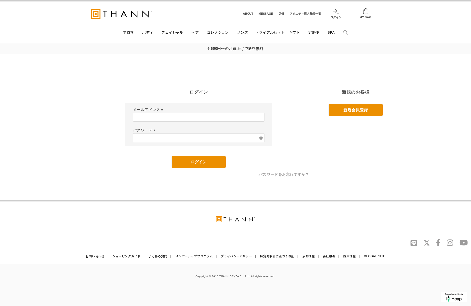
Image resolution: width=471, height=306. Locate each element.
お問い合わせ (95, 256)
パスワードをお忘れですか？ (284, 174)
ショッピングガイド (126, 256)
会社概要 (329, 256)
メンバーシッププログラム (194, 256)
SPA (331, 32)
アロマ (128, 32)
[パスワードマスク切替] (260, 137)
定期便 (313, 32)
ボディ (147, 32)
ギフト (294, 32)
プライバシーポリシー (236, 256)
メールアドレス (149, 109)
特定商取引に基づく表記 (277, 256)
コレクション (218, 32)
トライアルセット (270, 32)
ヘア (195, 32)
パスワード (145, 130)
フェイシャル (172, 32)
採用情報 (349, 256)
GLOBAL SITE (374, 256)
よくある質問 (158, 256)
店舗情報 (308, 256)
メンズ (242, 32)
